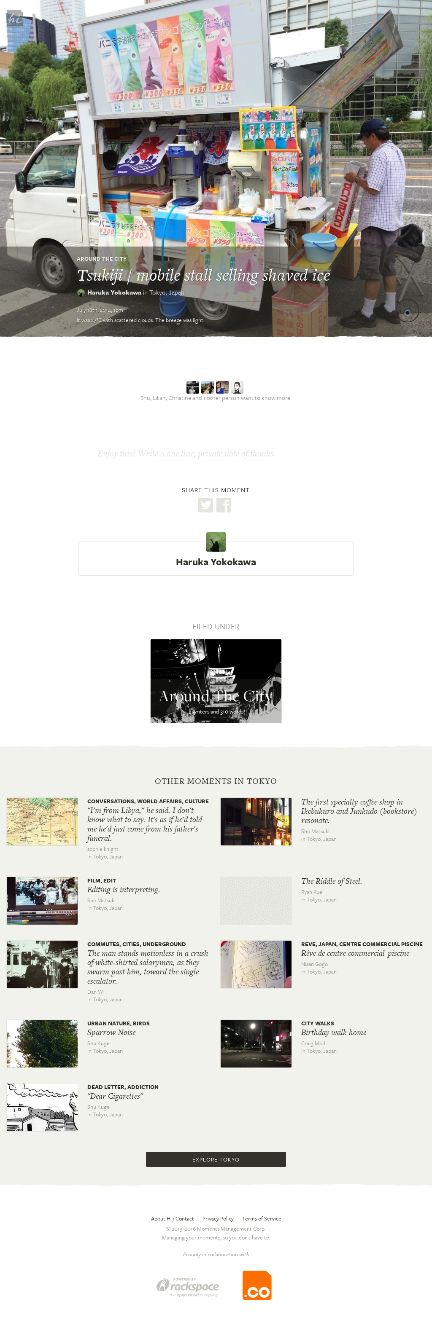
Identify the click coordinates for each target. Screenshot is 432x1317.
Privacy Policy (218, 1218)
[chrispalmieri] (238, 386)
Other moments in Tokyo (216, 781)
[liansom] (208, 386)
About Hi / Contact (172, 1218)
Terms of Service (261, 1218)
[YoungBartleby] (193, 386)
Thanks (312, 454)
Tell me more (215, 366)
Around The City (102, 259)
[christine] (223, 386)
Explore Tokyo (216, 1159)
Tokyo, (166, 292)
